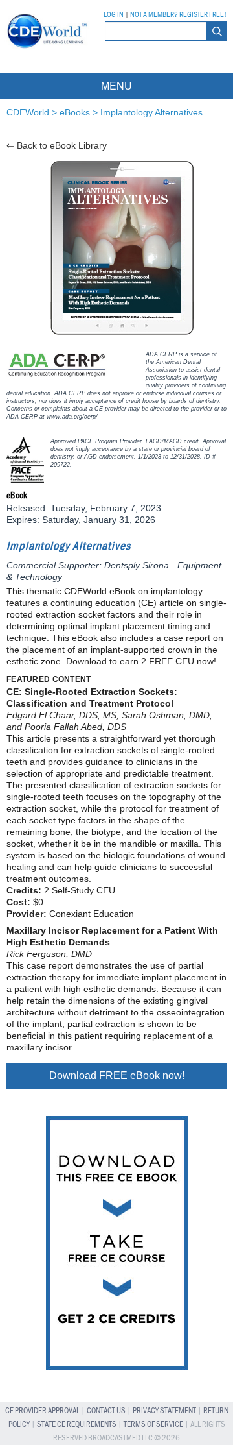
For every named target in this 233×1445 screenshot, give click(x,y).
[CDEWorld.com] (45, 50)
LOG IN (114, 15)
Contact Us (106, 1411)
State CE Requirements (76, 1424)
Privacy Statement (164, 1411)
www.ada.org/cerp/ (72, 416)
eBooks (75, 112)
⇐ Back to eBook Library (56, 145)
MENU (116, 85)
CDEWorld (27, 112)
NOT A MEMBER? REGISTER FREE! (178, 15)
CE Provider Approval (42, 1411)
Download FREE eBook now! (116, 1075)
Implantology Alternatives (151, 112)
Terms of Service (153, 1424)
